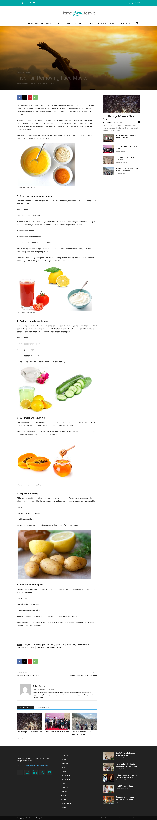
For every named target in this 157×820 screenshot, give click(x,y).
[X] (30, 2)
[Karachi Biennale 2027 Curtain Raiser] (57, 721)
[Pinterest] (30, 97)
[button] (137, 23)
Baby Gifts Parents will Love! (28, 675)
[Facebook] (19, 2)
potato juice (40, 647)
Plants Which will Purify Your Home (83, 675)
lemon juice (60, 645)
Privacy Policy (109, 818)
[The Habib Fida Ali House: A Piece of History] (108, 138)
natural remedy (23, 647)
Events (90, 23)
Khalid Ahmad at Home (124, 786)
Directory (102, 23)
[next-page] (22, 738)
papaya (32, 647)
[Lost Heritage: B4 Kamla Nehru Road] (29, 721)
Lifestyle (58, 23)
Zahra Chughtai (24, 83)
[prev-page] (18, 738)
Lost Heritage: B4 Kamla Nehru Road (29, 732)
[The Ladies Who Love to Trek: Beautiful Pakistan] (84, 721)
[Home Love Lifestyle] (78, 13)
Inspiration (32, 23)
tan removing (51, 647)
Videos (63, 807)
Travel (69, 23)
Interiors (45, 23)
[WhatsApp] (35, 97)
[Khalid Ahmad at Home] (108, 789)
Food (63, 783)
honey (53, 645)
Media (63, 795)
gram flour (45, 645)
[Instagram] (22, 2)
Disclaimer (119, 818)
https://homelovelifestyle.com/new (43, 689)
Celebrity (79, 23)
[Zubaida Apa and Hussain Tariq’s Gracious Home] (108, 800)
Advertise (125, 23)
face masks (36, 645)
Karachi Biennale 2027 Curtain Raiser (57, 732)
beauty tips (27, 645)
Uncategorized (66, 803)
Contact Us (136, 818)
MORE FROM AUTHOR (44, 708)
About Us (114, 23)
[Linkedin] (26, 2)
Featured (64, 771)
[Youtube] (34, 2)
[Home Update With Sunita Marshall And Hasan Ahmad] (108, 767)
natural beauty (71, 645)
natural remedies (83, 645)
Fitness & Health (67, 775)
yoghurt (59, 647)
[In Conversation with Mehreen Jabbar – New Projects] (108, 778)
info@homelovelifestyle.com (37, 765)
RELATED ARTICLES (26, 708)
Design (63, 759)
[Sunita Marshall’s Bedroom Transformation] (108, 756)
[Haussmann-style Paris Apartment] (108, 160)
